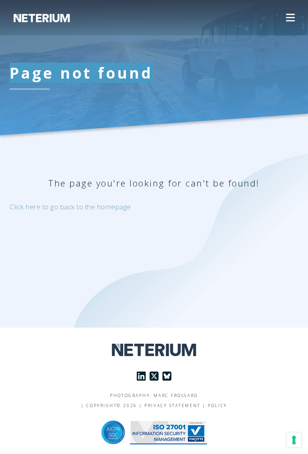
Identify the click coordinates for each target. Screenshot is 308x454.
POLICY (217, 405)
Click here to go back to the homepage (70, 206)
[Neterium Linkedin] (141, 376)
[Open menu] (290, 18)
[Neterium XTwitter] (154, 376)
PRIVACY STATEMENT (172, 405)
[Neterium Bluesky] (166, 376)
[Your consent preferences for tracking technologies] (294, 440)
